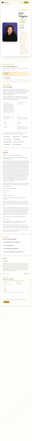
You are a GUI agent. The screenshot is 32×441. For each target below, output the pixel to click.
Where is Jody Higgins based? (9, 245)
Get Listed (26, 2)
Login (21, 2)
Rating (4, 286)
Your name (5, 282)
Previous (4, 273)
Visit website (5, 123)
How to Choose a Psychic (7, 139)
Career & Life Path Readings (17, 144)
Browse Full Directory (7, 136)
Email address (18, 282)
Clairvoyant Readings (7, 144)
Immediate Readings (17, 139)
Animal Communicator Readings (19, 141)
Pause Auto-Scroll (26, 273)
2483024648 (19, 123)
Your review (5, 290)
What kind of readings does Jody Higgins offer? (12, 242)
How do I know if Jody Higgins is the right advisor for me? (14, 251)
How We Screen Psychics (16, 136)
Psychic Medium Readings (8, 141)
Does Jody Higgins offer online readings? (11, 248)
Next (8, 273)
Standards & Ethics (25, 136)
